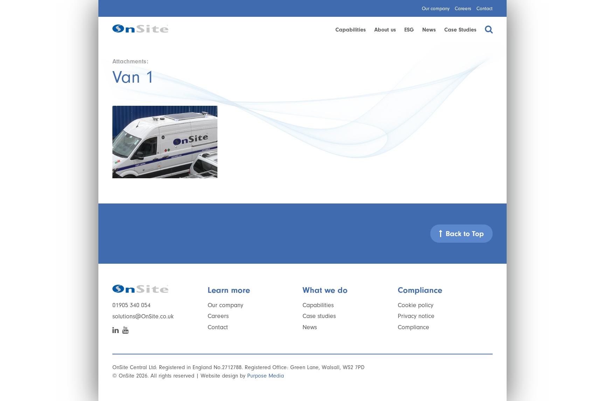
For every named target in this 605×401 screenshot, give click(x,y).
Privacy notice (416, 316)
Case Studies (460, 30)
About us (385, 30)
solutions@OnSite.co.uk (143, 316)
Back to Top (465, 233)
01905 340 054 (131, 305)
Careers (463, 9)
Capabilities (350, 30)
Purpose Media (265, 376)
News (429, 30)
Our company (436, 9)
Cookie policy (415, 305)
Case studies (319, 316)
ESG (409, 30)
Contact (485, 9)
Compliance (413, 327)
